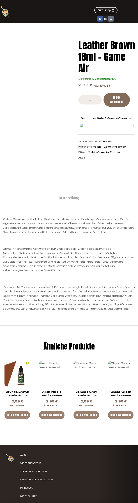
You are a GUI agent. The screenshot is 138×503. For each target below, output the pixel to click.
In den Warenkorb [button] (17, 415)
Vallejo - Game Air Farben (109, 146)
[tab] (69, 198)
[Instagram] (105, 19)
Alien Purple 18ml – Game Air (52, 395)
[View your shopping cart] (116, 5)
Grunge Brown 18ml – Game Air (17, 395)
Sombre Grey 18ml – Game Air (86, 395)
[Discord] (111, 19)
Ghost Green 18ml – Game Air (120, 395)
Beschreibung (69, 198)
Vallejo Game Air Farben (104, 152)
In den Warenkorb (116, 99)
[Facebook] (100, 19)
